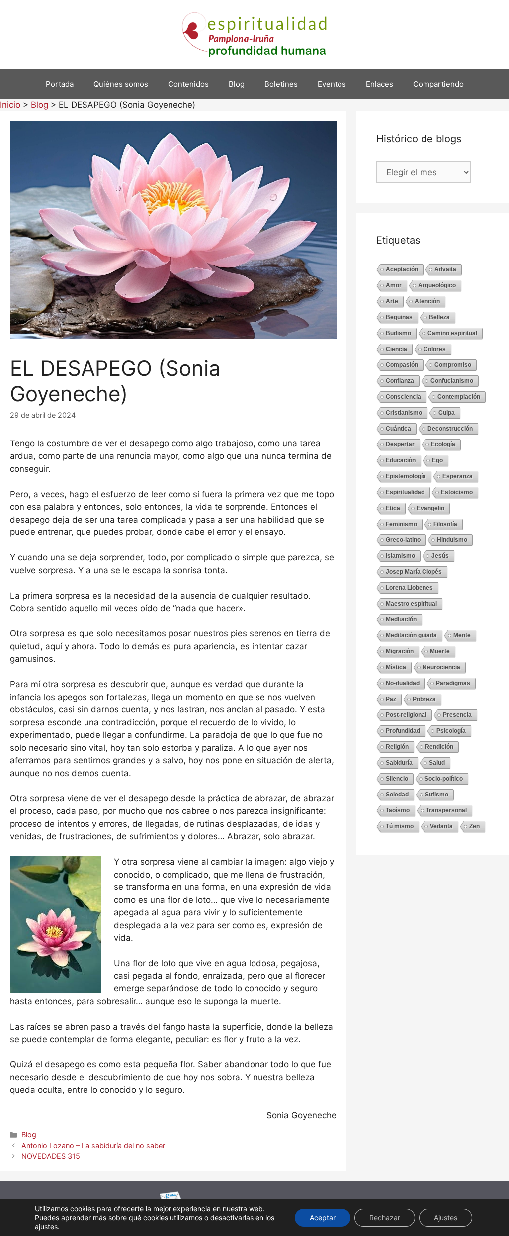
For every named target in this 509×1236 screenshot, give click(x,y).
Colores (435, 349)
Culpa (446, 412)
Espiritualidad (405, 492)
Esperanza (457, 476)
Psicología (451, 730)
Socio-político (443, 778)
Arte (392, 301)
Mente (462, 635)
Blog (237, 83)
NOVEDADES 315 (50, 1156)
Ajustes (445, 1217)
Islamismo (400, 555)
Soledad (397, 794)
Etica (393, 508)
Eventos (332, 83)
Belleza (439, 317)
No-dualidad (403, 683)
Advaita (445, 269)
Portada (60, 83)
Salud (437, 762)
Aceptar (323, 1217)
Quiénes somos (120, 83)
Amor (394, 285)
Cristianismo (404, 412)
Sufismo (436, 794)
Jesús (440, 555)
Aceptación (402, 269)
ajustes (46, 1226)
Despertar (400, 444)
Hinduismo (452, 539)
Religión (397, 746)
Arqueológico (437, 285)
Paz (391, 699)
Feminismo (401, 524)
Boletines (281, 83)
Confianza (400, 380)
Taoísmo (398, 810)
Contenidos (188, 83)
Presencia (457, 714)
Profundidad (403, 730)
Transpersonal (446, 810)
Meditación (401, 619)
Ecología (443, 444)
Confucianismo (451, 380)
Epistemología (406, 476)
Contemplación (458, 396)
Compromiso (452, 364)
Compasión (402, 364)
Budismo (398, 333)
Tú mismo (400, 826)
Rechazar (384, 1217)
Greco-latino (403, 539)
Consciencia (403, 396)
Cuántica (398, 428)
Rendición (439, 746)
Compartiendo (438, 83)
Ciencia (396, 349)
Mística (396, 667)
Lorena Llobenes (409, 587)
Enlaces (379, 83)
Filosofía (445, 524)
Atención (427, 301)
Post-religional (406, 714)
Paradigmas (453, 683)
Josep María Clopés (414, 571)
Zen (474, 826)
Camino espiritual (452, 333)
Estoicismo (457, 492)
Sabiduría (399, 762)
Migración (400, 651)
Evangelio (430, 508)
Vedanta (441, 826)
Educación (401, 460)
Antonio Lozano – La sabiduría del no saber (93, 1145)
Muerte (440, 651)
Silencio (397, 778)
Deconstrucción (450, 428)
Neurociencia (441, 667)
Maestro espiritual (411, 603)
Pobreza (424, 699)
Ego (437, 460)
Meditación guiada (411, 635)
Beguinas (399, 317)
